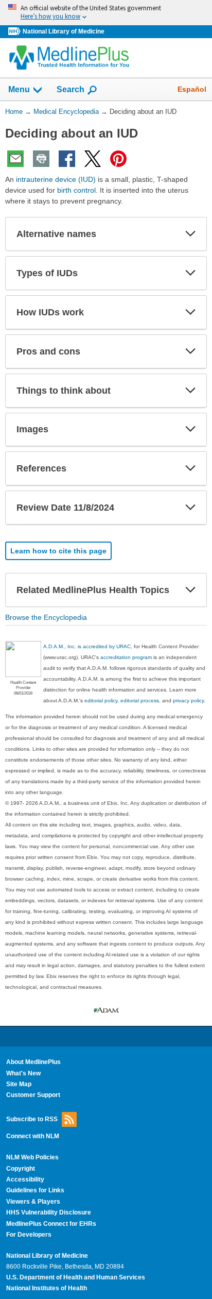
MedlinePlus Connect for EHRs (51, 1223)
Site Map (18, 1084)
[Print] (41, 158)
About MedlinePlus (33, 1062)
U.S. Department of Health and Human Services (75, 1277)
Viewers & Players (33, 1201)
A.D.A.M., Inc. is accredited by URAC (87, 646)
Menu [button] (19, 89)
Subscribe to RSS (32, 1119)
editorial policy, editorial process (121, 700)
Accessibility (25, 1179)
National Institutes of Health (46, 1288)
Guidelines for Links (35, 1190)
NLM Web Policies (32, 1157)
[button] (190, 234)
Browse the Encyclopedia (46, 617)
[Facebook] (67, 158)
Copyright (20, 1168)
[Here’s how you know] (106, 12)
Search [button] (70, 89)
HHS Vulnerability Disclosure (48, 1212)
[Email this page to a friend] (15, 158)
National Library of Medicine (63, 31)
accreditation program (126, 657)
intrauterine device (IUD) (56, 179)
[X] (92, 158)
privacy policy (188, 700)
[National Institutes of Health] (15, 31)
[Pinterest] (118, 158)
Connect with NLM (32, 1136)
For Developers (28, 1234)
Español (192, 89)
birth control (76, 190)
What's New (23, 1073)
